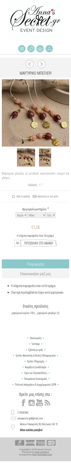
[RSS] (47, 403)
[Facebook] (23, 403)
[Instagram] (31, 403)
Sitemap (35, 344)
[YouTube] (39, 403)
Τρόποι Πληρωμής (35, 361)
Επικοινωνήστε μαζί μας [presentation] (35, 273)
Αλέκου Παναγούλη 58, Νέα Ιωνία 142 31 (39, 427)
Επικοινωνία (35, 338)
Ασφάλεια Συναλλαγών (35, 367)
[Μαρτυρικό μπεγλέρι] (29, 64)
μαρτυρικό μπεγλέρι (46, 313)
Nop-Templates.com (42, 454)
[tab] (35, 263)
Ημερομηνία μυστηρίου (34, 209)
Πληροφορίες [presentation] (35, 264)
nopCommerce (41, 452)
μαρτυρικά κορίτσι (20, 313)
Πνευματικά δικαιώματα (35, 379)
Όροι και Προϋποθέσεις (35, 373)
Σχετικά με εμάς (35, 350)
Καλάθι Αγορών (40, 48)
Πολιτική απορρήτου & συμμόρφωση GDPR (35, 385)
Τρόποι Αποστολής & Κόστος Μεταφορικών (36, 355)
